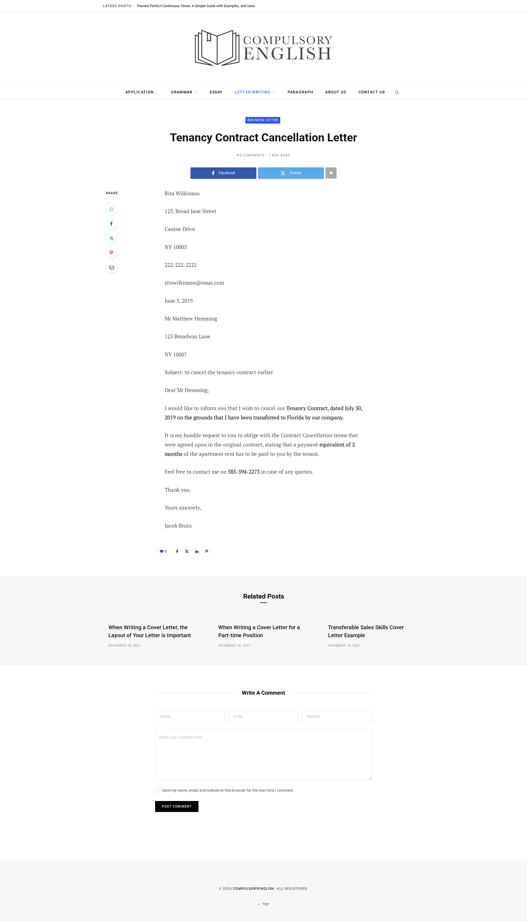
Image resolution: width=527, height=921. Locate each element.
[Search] (397, 92)
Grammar (182, 92)
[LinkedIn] (196, 551)
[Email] (111, 267)
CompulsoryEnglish (253, 889)
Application (139, 92)
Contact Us (371, 92)
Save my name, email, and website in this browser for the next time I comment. (228, 790)
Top (265, 904)
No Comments (250, 155)
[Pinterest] (111, 252)
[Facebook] (111, 223)
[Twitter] (111, 238)
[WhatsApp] (111, 209)
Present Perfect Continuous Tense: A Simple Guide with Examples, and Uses (196, 6)
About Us (335, 92)
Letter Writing (253, 92)
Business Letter (263, 120)
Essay (216, 92)
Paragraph (300, 92)
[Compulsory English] (263, 48)
